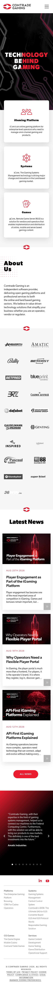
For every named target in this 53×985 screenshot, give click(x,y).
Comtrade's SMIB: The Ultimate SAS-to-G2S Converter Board (38, 911)
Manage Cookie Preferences (25, 980)
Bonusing (8, 901)
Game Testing (34, 946)
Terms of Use (13, 972)
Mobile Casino (10, 943)
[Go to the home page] (17, 6)
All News (26, 774)
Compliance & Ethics (26, 975)
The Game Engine (12, 939)
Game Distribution (36, 950)
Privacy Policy (30, 972)
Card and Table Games (14, 946)
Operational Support (37, 953)
